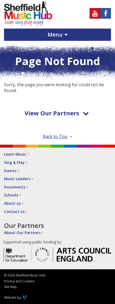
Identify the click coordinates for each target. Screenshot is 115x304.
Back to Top (55, 136)
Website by (16, 297)
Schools (11, 195)
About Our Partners (22, 232)
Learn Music (15, 154)
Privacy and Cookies (19, 281)
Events (10, 170)
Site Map (10, 287)
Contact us (14, 211)
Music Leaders (17, 178)
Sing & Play (14, 162)
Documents (14, 186)
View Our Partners (52, 113)
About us (12, 203)
